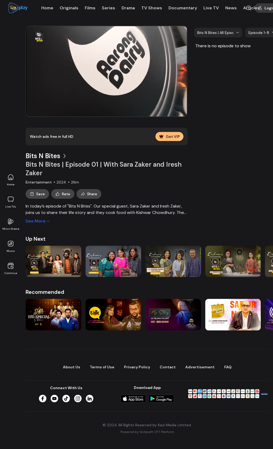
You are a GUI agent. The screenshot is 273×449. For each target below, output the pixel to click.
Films (90, 8)
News (231, 8)
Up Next (36, 238)
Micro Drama (10, 229)
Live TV (211, 8)
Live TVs (10, 206)
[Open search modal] (248, 8)
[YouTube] (54, 398)
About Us (71, 367)
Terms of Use (102, 367)
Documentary (182, 8)
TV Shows (151, 8)
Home (10, 184)
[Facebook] (42, 398)
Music (11, 251)
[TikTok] (66, 398)
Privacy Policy (137, 367)
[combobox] (218, 32)
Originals (69, 8)
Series (108, 8)
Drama (128, 8)
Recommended (45, 291)
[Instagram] (78, 398)
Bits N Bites (43, 156)
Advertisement (200, 367)
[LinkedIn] (89, 398)
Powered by (147, 432)
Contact (168, 367)
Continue (10, 273)
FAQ (227, 367)
